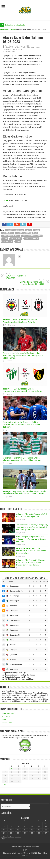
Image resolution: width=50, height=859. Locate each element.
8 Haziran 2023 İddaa (15, 230)
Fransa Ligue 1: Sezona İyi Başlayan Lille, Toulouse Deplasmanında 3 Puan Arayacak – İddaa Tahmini (23, 355)
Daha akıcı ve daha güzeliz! (15, 25)
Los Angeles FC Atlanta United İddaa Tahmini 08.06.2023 (32, 282)
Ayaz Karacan (9, 46)
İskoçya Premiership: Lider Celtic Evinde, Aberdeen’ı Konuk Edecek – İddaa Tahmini (22, 459)
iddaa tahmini (16, 239)
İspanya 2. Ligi (17, 49)
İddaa (33, 48)
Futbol (28, 48)
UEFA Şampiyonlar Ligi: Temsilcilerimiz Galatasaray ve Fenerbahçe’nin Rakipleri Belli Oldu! (31, 539)
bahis (37, 230)
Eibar (23, 48)
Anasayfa (5, 29)
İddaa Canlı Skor (8, 713)
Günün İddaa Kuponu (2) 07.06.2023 (16, 276)
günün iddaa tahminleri (32, 236)
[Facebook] (23, 849)
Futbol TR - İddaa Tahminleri (28, 847)
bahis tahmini (8, 233)
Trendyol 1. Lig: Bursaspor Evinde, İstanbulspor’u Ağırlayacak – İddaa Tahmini (22, 390)
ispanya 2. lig (7, 242)
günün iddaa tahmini (11, 236)
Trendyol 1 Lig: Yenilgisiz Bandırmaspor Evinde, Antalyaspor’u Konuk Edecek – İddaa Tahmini (24, 492)
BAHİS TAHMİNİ (16, 48)
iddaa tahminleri (31, 239)
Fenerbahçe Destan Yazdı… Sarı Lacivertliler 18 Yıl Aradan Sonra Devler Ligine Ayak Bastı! (31, 550)
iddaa (5, 239)
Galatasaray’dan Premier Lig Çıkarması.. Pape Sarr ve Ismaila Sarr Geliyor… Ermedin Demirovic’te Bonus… (31, 562)
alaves (28, 230)
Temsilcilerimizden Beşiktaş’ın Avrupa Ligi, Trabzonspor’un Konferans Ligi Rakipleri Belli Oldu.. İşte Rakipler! (32, 527)
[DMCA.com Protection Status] (25, 745)
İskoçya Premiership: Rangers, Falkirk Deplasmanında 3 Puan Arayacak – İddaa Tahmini (21, 424)
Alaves (13, 29)
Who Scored (6, 716)
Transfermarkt (7, 722)
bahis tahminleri (23, 233)
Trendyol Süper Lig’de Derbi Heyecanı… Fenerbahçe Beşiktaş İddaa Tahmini (21, 321)
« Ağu (4, 784)
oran (18, 242)
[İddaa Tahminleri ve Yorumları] (25, 10)
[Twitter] (26, 849)
